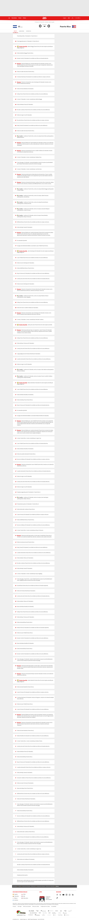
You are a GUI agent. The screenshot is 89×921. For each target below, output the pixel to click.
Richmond (69, 913)
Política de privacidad (27, 906)
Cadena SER (56, 911)
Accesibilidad (53, 906)
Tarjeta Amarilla (23, 46)
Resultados (14, 18)
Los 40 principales (37, 911)
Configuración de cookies (45, 906)
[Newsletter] (69, 18)
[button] (21, 915)
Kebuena (64, 913)
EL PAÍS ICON (43, 915)
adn (65, 911)
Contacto (14, 906)
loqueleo (54, 915)
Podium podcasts (37, 915)
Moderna (30, 915)
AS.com (61, 911)
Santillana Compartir (51, 911)
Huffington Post (33, 913)
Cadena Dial (49, 913)
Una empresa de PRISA (21, 912)
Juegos (64, 18)
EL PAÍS (31, 911)
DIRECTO (15, 31)
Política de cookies (35, 906)
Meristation (60, 915)
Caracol (70, 911)
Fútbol (19, 18)
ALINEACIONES (21, 31)
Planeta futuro (58, 913)
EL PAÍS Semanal (54, 913)
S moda (49, 915)
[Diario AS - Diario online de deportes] (44, 18)
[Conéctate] (72, 18)
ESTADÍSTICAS (28, 31)
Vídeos (24, 18)
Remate (19, 63)
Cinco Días (44, 913)
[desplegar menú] (9, 18)
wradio (40, 913)
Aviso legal (19, 906)
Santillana (43, 911)
